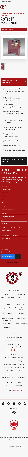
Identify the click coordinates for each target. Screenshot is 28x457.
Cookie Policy (7, 323)
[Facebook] (3, 403)
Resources (7, 301)
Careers (7, 304)
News (20, 301)
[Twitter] (8, 403)
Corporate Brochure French (7, 314)
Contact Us (20, 304)
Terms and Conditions (20, 323)
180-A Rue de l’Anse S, (14, 382)
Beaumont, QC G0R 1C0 (14, 386)
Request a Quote (7, 308)
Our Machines (21, 294)
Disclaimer (7, 327)
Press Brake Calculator (20, 314)
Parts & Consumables (7, 297)
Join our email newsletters (9, 252)
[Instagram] (14, 403)
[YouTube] (25, 403)
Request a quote (7, 29)
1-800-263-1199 (17, 390)
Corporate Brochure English (20, 308)
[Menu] (26, 7)
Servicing (20, 297)
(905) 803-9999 (16, 350)
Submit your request (12, 262)
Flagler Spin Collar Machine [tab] (11, 81)
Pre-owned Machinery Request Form (7, 319)
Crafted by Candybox (12, 446)
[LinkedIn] (19, 403)
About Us (7, 294)
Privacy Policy (20, 318)
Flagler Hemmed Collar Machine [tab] (13, 161)
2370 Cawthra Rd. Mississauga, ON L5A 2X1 (14, 346)
